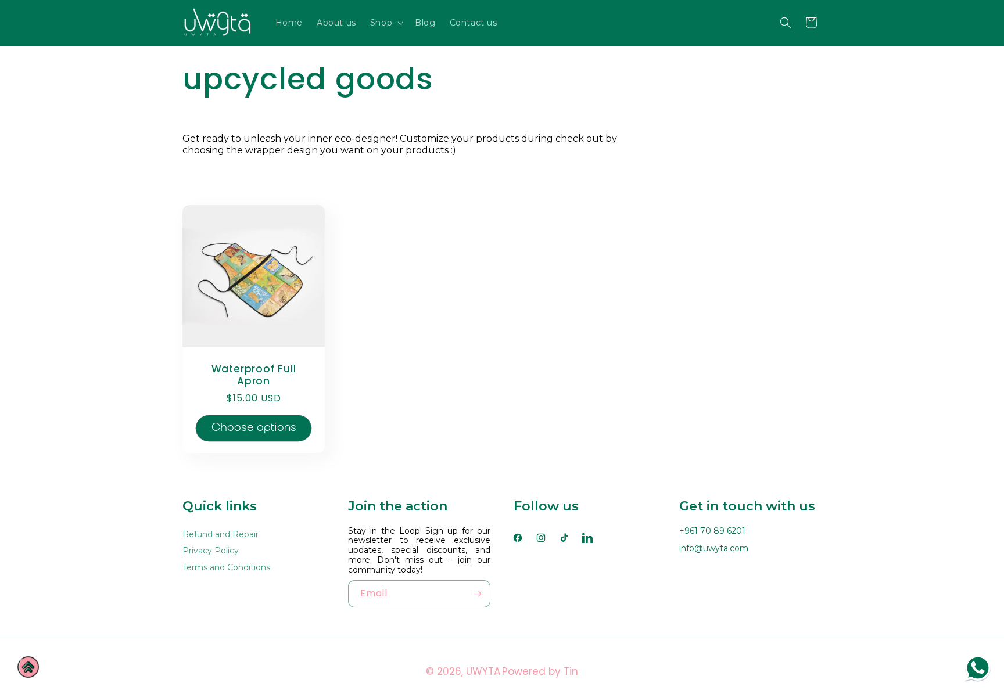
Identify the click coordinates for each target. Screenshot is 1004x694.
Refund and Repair (220, 535)
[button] (385, 22)
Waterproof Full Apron (253, 375)
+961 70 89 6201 (712, 531)
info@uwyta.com (713, 548)
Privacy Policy (210, 550)
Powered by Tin (540, 671)
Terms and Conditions (226, 567)
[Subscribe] (477, 593)
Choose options (253, 427)
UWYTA (483, 671)
